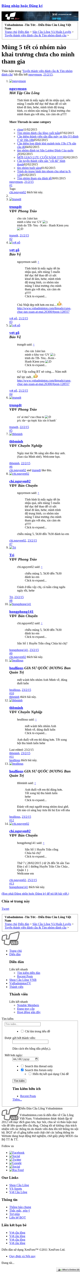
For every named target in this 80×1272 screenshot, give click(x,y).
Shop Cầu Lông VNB (23, 979)
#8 (10, 600)
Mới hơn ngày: (14, 1055)
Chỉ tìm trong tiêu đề (37, 1031)
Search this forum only (38, 1070)
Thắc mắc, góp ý (19, 1210)
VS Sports (15, 1188)
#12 (11, 820)
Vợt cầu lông (17, 1232)
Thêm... (17, 1099)
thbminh (16, 441)
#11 (11, 756)
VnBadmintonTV (20, 983)
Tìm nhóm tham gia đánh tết (34, 178)
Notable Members (28, 1005)
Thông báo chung (20, 1207)
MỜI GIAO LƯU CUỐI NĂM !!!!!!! (40, 157)
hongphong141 (21, 612)
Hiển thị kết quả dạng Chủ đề (50, 1074)
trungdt (15, 207)
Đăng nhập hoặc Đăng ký (22, 6)
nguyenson (35, 74)
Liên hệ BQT (17, 1217)
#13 (11, 883)
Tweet (5, 908)
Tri (11, 555)
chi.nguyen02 (17, 192)
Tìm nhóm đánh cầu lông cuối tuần (38, 133)
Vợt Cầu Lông (18, 1192)
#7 (10, 544)
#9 (10, 653)
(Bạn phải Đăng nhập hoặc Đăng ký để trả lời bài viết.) (35, 893)
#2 (10, 239)
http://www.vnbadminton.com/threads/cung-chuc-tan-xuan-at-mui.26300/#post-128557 (44, 310)
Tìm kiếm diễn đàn (28, 972)
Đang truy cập (26, 1008)
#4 (10, 394)
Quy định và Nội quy (22, 1256)
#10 (11, 693)
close (20, 129)
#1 (10, 185)
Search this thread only (38, 1066)
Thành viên (16, 986)
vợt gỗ (13, 318)
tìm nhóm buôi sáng (29, 167)
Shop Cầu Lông (19, 1185)
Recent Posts (25, 976)
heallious (14, 689)
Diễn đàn (15, 954)
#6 (10, 466)
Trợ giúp (14, 1214)
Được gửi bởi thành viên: (20, 1038)
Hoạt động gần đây (29, 1012)
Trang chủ (15, 950)
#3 (10, 321)
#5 (10, 430)
